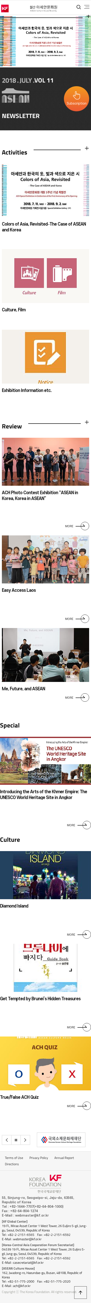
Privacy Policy (38, 1157)
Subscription (77, 103)
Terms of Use (14, 1157)
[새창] (61, 1139)
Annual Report (64, 1157)
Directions (12, 1164)
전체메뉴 (87, 7)
